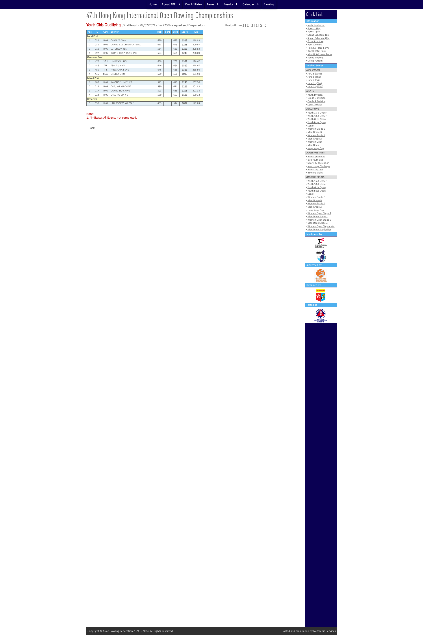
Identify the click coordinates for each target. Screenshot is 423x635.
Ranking (269, 4)
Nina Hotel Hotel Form (320, 54)
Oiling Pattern (315, 61)
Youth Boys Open (317, 122)
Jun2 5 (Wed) (315, 74)
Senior (311, 126)
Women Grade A (316, 135)
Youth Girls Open (317, 119)
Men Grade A (315, 139)
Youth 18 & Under (317, 116)
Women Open (315, 142)
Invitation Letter (316, 25)
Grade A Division (316, 101)
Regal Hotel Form (317, 51)
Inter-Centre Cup (316, 156)
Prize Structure (315, 41)
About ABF (169, 4)
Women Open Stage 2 (319, 220)
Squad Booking (315, 57)
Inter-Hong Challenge (319, 166)
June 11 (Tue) (315, 83)
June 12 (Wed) (315, 86)
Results (228, 4)
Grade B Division (316, 98)
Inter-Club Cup (315, 169)
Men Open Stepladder (319, 229)
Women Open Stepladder (321, 226)
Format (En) (314, 28)
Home (153, 4)
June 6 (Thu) (314, 77)
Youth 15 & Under (317, 113)
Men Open (313, 145)
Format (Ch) (314, 31)
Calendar (248, 4)
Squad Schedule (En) (319, 35)
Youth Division (315, 95)
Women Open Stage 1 (319, 213)
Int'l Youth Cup (315, 160)
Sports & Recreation (318, 163)
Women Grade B (316, 129)
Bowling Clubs (315, 172)
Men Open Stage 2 (318, 223)
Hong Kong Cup (316, 148)
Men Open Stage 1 (318, 216)
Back (92, 128)
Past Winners (315, 44)
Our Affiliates (193, 4)
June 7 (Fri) (314, 80)
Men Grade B (315, 132)
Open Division (315, 104)
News (210, 4)
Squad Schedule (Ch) (319, 38)
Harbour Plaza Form (318, 48)
